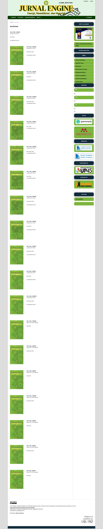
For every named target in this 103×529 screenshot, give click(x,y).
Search (89, 17)
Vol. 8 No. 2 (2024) (31, 96)
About (39, 17)
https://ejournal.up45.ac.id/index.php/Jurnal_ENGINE (22, 507)
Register (86, 1)
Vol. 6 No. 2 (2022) (31, 196)
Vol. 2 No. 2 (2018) (31, 396)
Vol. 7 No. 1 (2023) (31, 171)
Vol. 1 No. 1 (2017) (31, 470)
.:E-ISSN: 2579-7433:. (83, 50)
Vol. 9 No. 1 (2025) (31, 71)
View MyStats (79, 199)
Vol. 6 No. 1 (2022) (31, 221)
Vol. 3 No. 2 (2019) (31, 346)
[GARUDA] (84, 97)
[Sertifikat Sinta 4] (84, 34)
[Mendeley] (84, 132)
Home (11, 22)
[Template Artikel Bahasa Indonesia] (84, 148)
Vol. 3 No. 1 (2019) (31, 371)
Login (91, 1)
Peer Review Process (81, 69)
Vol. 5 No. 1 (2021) (31, 271)
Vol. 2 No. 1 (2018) (31, 420)
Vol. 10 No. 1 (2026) (15, 32)
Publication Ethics (81, 72)
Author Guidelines (81, 75)
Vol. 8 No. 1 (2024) (31, 121)
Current (13, 17)
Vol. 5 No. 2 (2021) (31, 246)
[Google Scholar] (84, 90)
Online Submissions (81, 78)
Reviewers (78, 66)
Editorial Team (80, 63)
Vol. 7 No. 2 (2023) (31, 146)
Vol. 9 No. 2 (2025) (31, 47)
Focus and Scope (80, 60)
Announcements (30, 17)
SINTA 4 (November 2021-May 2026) (84, 44)
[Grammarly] (84, 122)
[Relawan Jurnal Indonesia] (84, 184)
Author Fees (79, 81)
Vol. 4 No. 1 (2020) (31, 321)
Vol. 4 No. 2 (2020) (31, 296)
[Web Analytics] (84, 203)
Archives (20, 17)
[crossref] (84, 105)
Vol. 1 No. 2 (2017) (31, 445)
